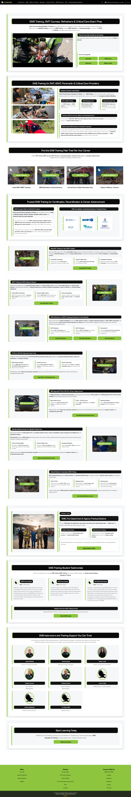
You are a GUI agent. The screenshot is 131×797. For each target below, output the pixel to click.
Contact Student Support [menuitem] (75, 2)
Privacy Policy (65, 772)
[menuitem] (15, 2)
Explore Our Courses (66, 742)
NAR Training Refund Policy (70, 793)
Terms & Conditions (65, 775)
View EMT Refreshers (60, 338)
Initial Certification (22, 775)
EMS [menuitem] (27, 2)
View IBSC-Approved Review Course (85, 415)
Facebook (109, 778)
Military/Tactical (108, 63)
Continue (65, 795)
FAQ (65, 784)
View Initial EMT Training (85, 268)
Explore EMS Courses (65, 616)
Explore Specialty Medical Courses (46, 458)
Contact (65, 788)
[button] (102, 2)
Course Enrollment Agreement (65, 781)
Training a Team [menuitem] (50, 2)
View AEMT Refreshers (85, 338)
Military (22, 781)
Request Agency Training (89, 548)
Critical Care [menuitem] (21, 2)
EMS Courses (108, 58)
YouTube (109, 788)
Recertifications (22, 778)
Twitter (109, 784)
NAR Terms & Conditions (60, 793)
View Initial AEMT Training (46, 303)
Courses (22, 772)
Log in (128, 2)
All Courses (88, 58)
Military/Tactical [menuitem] (34, 2)
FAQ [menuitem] (66, 2)
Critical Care (88, 63)
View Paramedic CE (109, 338)
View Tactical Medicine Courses (85, 496)
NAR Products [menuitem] (60, 2)
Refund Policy (65, 778)
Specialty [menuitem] (42, 2)
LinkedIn (109, 775)
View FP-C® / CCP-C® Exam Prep (46, 377)
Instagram (109, 781)
